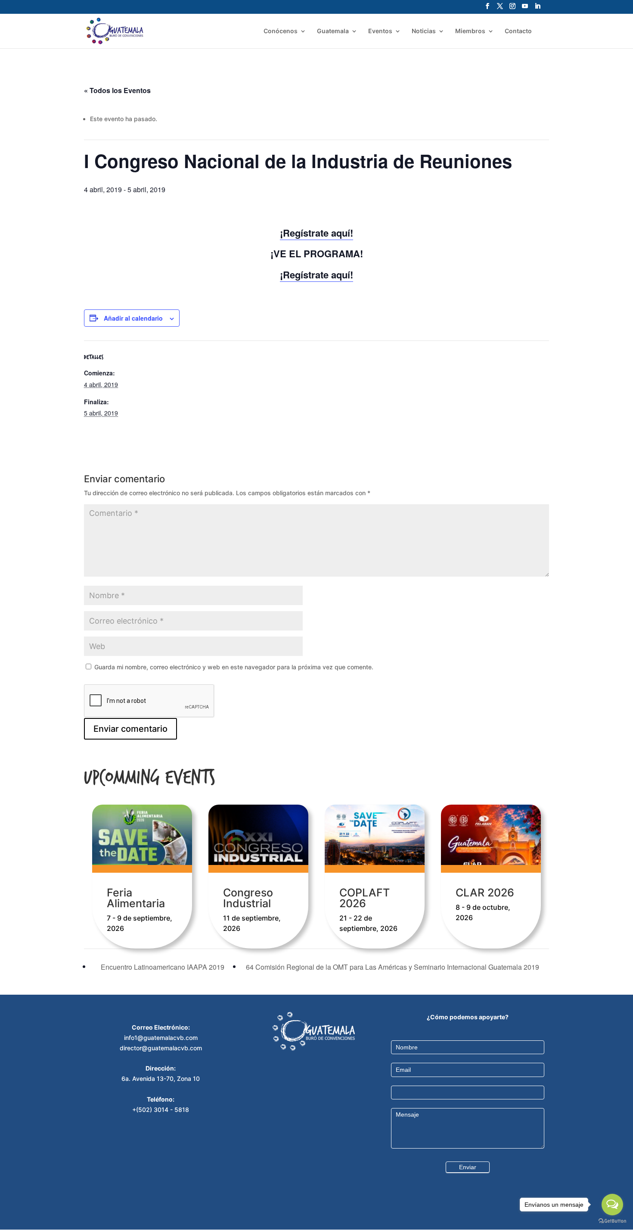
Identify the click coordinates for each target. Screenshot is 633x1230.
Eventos (380, 31)
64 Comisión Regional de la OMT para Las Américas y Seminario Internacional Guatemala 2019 (393, 967)
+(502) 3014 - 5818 (160, 1109)
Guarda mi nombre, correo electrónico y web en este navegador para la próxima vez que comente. (233, 667)
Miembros (470, 31)
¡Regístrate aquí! (316, 233)
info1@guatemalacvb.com (161, 1037)
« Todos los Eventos (117, 90)
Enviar (467, 1167)
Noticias (424, 31)
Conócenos (281, 31)
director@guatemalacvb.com (161, 1048)
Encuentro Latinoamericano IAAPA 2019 (161, 967)
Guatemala (333, 31)
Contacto (518, 31)
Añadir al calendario (133, 318)
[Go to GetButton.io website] (612, 1221)
